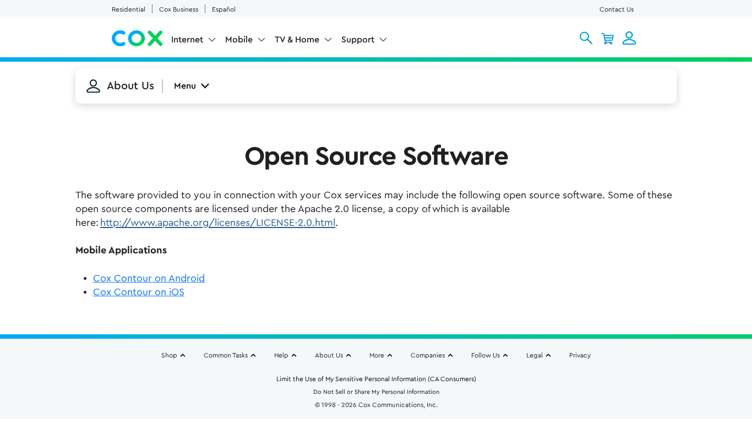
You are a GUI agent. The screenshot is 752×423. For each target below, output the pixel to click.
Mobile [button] (239, 39)
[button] (586, 38)
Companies (428, 355)
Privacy (580, 355)
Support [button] (357, 39)
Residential (128, 9)
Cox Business (178, 9)
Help (281, 355)
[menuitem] (194, 41)
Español (224, 9)
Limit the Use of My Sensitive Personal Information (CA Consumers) (376, 379)
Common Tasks (226, 355)
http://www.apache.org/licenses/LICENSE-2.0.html (217, 222)
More (376, 355)
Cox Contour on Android (149, 278)
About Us (329, 355)
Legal (534, 355)
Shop (169, 355)
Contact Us (617, 9)
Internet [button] (187, 39)
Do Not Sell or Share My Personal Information (376, 392)
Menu (185, 86)
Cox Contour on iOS (138, 292)
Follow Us (485, 355)
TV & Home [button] (297, 39)
